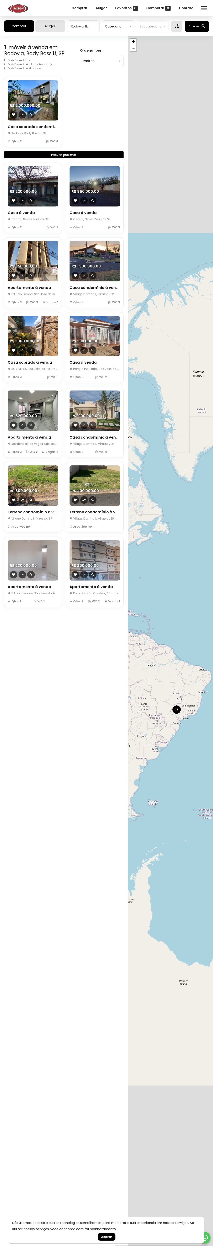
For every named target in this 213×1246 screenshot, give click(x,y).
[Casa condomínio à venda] (94, 261)
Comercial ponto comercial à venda (94, 736)
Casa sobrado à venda (30, 362)
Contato (186, 8)
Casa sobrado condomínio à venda (33, 126)
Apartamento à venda (29, 287)
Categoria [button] (113, 26)
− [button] (133, 48)
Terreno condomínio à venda (33, 512)
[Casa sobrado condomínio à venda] (33, 100)
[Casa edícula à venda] (33, 785)
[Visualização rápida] (31, 114)
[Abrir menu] (204, 8)
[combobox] (84, 26)
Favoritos (125, 8)
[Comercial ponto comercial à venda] (94, 710)
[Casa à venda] (33, 186)
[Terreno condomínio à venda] (33, 485)
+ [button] (133, 42)
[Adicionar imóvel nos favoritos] (13, 114)
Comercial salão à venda (32, 960)
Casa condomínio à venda (94, 287)
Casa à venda (21, 212)
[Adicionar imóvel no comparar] (22, 114)
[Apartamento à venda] (33, 261)
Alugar (101, 8)
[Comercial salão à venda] (33, 934)
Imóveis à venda (15, 60)
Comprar (79, 8)
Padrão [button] (89, 60)
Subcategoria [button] (151, 26)
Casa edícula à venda (29, 811)
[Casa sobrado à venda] (33, 336)
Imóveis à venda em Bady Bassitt (25, 64)
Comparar (157, 8)
